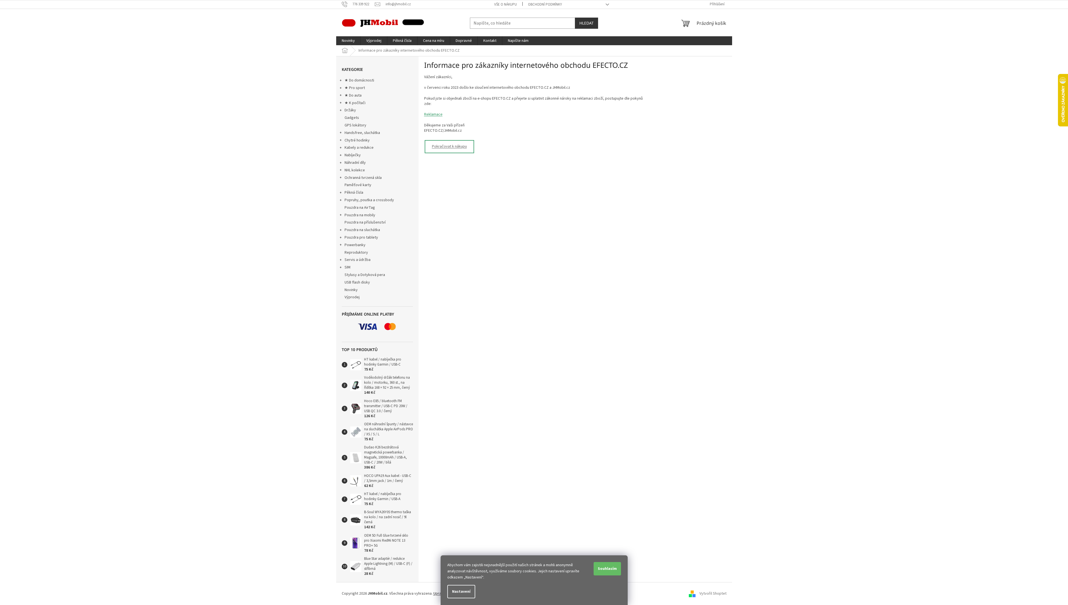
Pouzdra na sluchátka (362, 230)
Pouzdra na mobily (360, 215)
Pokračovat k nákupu (449, 146)
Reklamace (433, 114)
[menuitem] (348, 40)
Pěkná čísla (354, 192)
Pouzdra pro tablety (361, 237)
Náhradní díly (355, 162)
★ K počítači (355, 103)
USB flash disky (357, 282)
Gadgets (352, 118)
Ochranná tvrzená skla (363, 178)
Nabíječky (353, 155)
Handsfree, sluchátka (362, 133)
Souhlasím (607, 569)
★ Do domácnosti (359, 80)
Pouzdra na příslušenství (365, 222)
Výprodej (352, 297)
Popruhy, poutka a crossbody (369, 200)
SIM (347, 267)
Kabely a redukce (359, 147)
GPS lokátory (355, 125)
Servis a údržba (358, 260)
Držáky (350, 110)
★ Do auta (353, 95)
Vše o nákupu (505, 4)
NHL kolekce (355, 170)
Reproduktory (356, 252)
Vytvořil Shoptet (713, 593)
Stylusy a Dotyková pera (365, 275)
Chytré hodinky (357, 140)
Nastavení (461, 591)
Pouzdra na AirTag (360, 207)
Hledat (586, 23)
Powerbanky (355, 245)
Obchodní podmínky (545, 4)
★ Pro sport (355, 88)
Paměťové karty (358, 185)
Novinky (351, 290)
